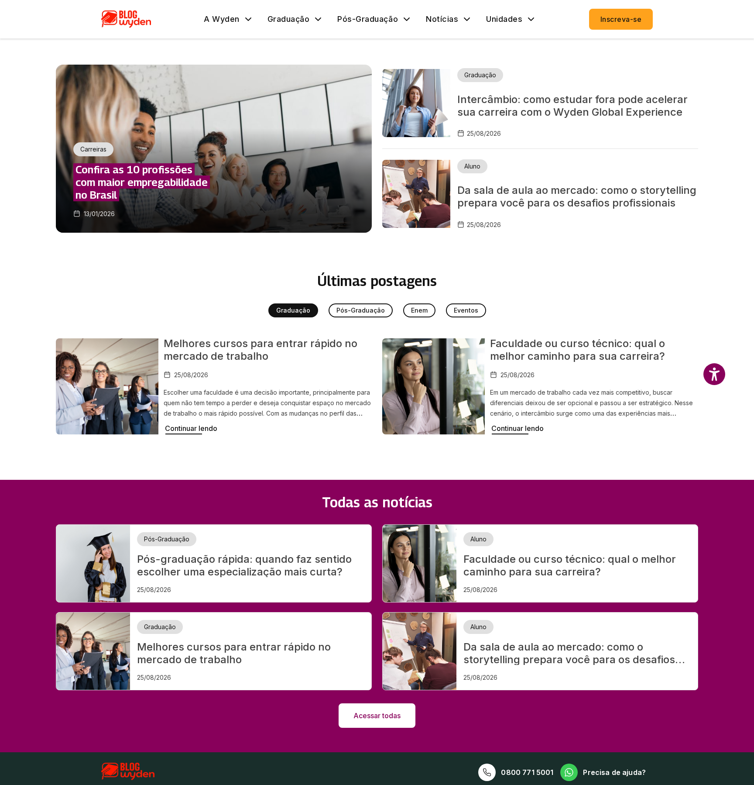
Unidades (504, 19)
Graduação (288, 19)
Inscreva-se (620, 19)
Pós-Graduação (367, 19)
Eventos (466, 310)
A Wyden (222, 19)
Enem (419, 310)
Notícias (442, 19)
